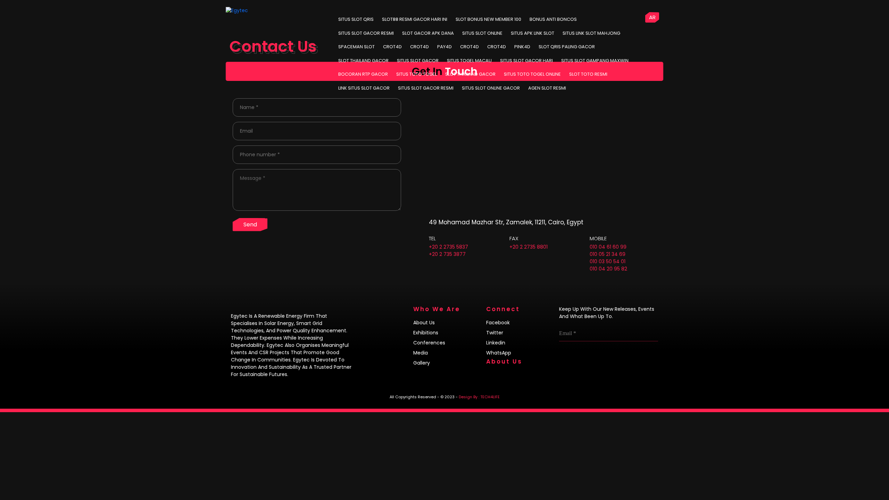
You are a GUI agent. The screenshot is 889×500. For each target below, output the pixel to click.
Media (420, 352)
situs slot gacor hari (526, 60)
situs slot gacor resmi (426, 88)
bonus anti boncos (553, 19)
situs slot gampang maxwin (595, 60)
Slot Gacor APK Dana (428, 33)
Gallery (421, 362)
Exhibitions (425, 332)
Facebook (498, 322)
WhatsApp (498, 352)
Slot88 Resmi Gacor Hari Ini (414, 19)
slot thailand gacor (363, 60)
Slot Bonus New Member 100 (488, 19)
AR (652, 17)
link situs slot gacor (364, 88)
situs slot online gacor (491, 88)
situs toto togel (416, 74)
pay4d (444, 46)
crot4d (392, 46)
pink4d (522, 46)
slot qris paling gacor (567, 46)
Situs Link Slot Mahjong (591, 33)
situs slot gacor (418, 60)
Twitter (494, 332)
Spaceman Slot (356, 46)
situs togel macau (469, 60)
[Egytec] (252, 10)
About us (424, 322)
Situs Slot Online (482, 33)
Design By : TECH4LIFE (479, 397)
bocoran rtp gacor (363, 74)
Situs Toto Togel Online (532, 74)
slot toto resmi (588, 74)
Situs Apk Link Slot (532, 33)
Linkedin (495, 342)
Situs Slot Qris (356, 19)
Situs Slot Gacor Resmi (366, 33)
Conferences (429, 342)
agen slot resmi (547, 88)
